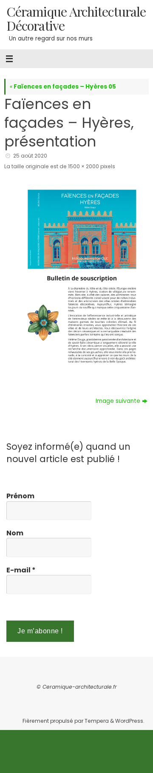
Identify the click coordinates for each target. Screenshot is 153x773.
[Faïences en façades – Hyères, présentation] (76, 276)
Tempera (97, 720)
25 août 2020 (30, 155)
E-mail (21, 570)
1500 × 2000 (83, 166)
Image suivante (118, 401)
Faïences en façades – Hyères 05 (63, 87)
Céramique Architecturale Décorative (76, 18)
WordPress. (129, 720)
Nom (14, 533)
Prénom (20, 496)
